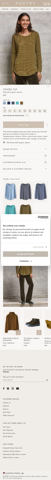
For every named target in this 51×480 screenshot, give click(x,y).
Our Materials (8, 430)
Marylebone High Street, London (14, 454)
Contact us (7, 402)
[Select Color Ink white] (8, 103)
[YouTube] (17, 388)
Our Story (6, 427)
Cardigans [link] (14, 9)
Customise (24, 261)
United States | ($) (14, 473)
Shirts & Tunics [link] (38, 9)
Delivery (6, 406)
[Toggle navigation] (3, 3)
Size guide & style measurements (13, 115)
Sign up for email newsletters (13, 377)
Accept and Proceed (25, 254)
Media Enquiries (8, 415)
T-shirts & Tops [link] (26, 9)
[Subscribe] (47, 380)
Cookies (44, 476)
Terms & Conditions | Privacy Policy (23, 476)
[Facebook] (3, 388)
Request (6, 371)
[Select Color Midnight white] (13, 103)
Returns (6, 409)
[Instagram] (13, 388)
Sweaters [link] (5, 9)
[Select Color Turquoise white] (17, 103)
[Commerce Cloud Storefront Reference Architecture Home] (25, 3)
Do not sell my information (12, 478)
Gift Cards (6, 412)
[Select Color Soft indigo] (4, 103)
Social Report (8, 436)
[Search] (8, 3)
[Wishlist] (46, 124)
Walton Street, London (11, 457)
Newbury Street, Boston (11, 451)
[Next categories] (49, 9)
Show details (38, 247)
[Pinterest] (8, 388)
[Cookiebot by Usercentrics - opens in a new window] (38, 217)
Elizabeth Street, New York (12, 448)
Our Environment (9, 433)
